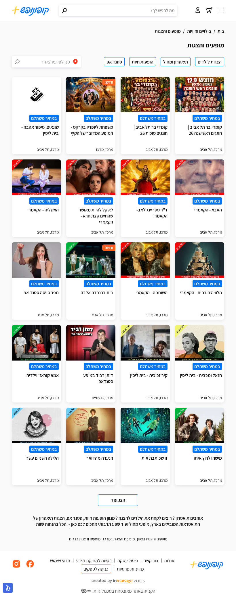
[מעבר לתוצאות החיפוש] (65, 10)
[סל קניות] (209, 11)
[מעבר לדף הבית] (30, 10)
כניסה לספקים (96, 569)
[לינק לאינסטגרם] (16, 567)
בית (221, 31)
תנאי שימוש (60, 561)
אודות (169, 561)
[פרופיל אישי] (197, 11)
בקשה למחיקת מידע (94, 561)
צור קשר (151, 561)
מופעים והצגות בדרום (84, 539)
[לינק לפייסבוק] (30, 567)
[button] (8, 588)
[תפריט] (220, 11)
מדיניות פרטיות (130, 569)
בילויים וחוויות (199, 31)
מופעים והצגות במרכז (119, 539)
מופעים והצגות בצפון (152, 539)
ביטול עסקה (127, 561)
